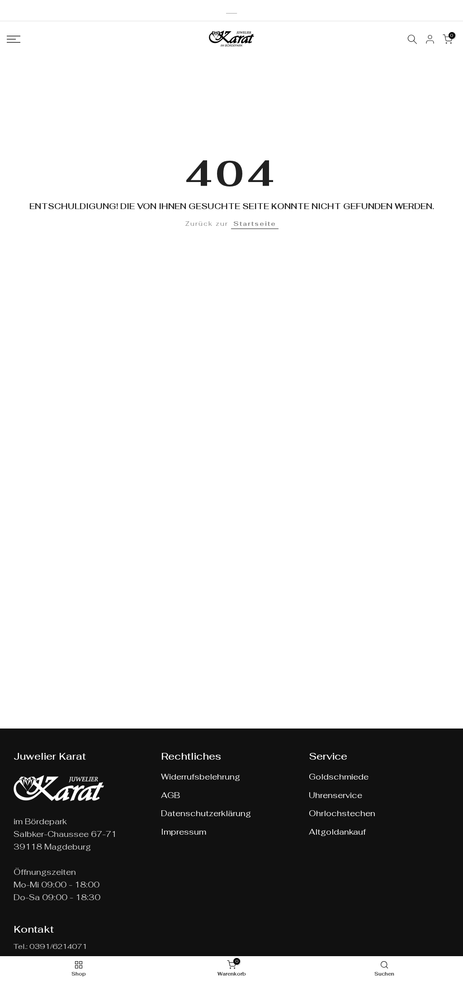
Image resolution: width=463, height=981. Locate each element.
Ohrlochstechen (342, 813)
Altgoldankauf (337, 832)
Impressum (183, 832)
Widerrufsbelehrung (200, 776)
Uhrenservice (335, 795)
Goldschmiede (339, 776)
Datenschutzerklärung (206, 813)
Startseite (254, 224)
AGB (170, 795)
